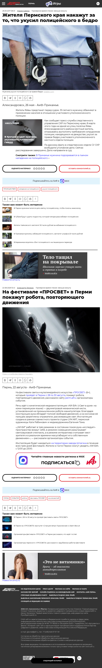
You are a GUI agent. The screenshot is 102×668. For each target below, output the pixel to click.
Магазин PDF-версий (29, 592)
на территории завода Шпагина (69, 443)
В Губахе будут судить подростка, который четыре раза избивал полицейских (46, 217)
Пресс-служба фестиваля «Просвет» (17, 374)
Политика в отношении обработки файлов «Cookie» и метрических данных (52, 640)
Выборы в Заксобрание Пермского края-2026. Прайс (42, 598)
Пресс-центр (48, 589)
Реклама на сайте (62, 589)
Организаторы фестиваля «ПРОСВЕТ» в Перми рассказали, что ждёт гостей (45, 534)
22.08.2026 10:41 (8, 288)
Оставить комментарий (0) (79, 168)
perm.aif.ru (70, 398)
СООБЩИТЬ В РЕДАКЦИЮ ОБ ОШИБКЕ (35, 601)
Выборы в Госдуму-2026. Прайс (62, 595)
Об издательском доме (31, 589)
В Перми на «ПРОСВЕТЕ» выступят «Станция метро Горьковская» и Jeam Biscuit (47, 526)
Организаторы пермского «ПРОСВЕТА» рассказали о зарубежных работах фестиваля (49, 543)
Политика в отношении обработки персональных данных (45, 638)
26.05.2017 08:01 (8, 11)
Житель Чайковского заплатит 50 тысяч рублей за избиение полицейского (45, 225)
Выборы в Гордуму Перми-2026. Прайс (82, 598)
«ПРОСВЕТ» (79, 392)
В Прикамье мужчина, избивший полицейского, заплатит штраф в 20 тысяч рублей (48, 234)
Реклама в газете (79, 589)
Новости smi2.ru (11, 280)
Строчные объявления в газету (34, 595)
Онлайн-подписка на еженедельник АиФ (57, 592)
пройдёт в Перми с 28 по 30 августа (45, 395)
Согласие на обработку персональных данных (40, 636)
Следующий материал (52, 661)
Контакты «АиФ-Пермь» (86, 592)
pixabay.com (49, 92)
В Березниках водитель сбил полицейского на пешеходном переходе (43, 242)
